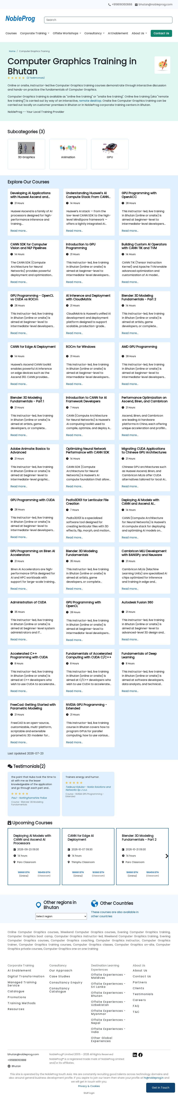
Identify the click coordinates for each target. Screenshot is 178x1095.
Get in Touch (160, 1088)
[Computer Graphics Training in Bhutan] (23, 18)
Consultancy (93, 33)
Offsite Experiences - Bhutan (108, 994)
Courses (11, 33)
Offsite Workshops (66, 33)
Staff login (89, 1093)
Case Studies (59, 976)
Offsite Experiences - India (108, 1030)
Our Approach (60, 970)
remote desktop (90, 101)
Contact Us (161, 33)
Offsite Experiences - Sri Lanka (108, 985)
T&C (136, 1012)
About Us (138, 33)
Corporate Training (33, 33)
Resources (16, 1009)
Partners (140, 982)
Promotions (17, 997)
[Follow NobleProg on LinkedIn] (135, 1055)
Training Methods (22, 1003)
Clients (138, 988)
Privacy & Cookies (89, 1086)
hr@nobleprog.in (154, 1078)
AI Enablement (118, 33)
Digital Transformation (26, 976)
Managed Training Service (22, 983)
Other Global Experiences (101, 1039)
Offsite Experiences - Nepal (108, 1021)
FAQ (136, 1006)
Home (12, 51)
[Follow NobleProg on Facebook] (140, 1055)
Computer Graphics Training (34, 51)
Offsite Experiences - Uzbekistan (108, 1003)
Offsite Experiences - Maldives (108, 976)
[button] (166, 856)
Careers (139, 1000)
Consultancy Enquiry (65, 982)
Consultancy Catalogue (59, 990)
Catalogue (16, 991)
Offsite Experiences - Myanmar (108, 1012)
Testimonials (143, 994)
